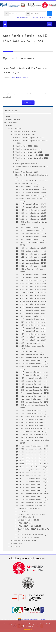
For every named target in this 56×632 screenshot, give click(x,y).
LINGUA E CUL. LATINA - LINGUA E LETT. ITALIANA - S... (32, 515)
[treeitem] (28, 331)
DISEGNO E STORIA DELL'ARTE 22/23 (33, 180)
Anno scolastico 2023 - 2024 (24, 540)
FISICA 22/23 (23, 511)
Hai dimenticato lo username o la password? (34, 17)
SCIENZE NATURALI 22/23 (28, 537)
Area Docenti (16, 546)
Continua (28, 102)
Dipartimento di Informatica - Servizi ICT (33, 619)
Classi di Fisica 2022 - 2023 (26, 146)
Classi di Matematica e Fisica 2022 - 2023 (32, 155)
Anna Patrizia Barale (20, 77)
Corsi (10, 125)
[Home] (28, 5)
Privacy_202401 (28, 626)
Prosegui (28, 629)
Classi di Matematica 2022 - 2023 (28, 152)
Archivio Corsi (16, 543)
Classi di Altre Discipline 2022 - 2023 (30, 137)
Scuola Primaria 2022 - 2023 (26, 172)
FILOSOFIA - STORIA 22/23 (29, 508)
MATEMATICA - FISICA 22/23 (29, 526)
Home (8, 116)
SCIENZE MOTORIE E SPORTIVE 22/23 (33, 534)
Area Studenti (16, 128)
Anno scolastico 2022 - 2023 (24, 134)
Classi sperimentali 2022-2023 (27, 163)
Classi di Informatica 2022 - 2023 (28, 149)
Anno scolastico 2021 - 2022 (24, 131)
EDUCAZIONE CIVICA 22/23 (29, 183)
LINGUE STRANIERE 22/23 (28, 520)
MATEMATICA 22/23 (25, 523)
